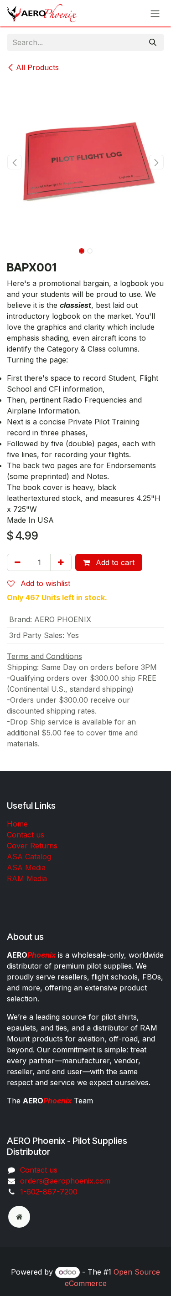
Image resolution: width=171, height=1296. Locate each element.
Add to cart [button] (114, 562)
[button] (15, 162)
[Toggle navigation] (155, 13)
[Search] (152, 42)
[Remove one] (17, 562)
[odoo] (19, 1217)
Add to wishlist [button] (44, 583)
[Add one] (61, 562)
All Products (37, 67)
